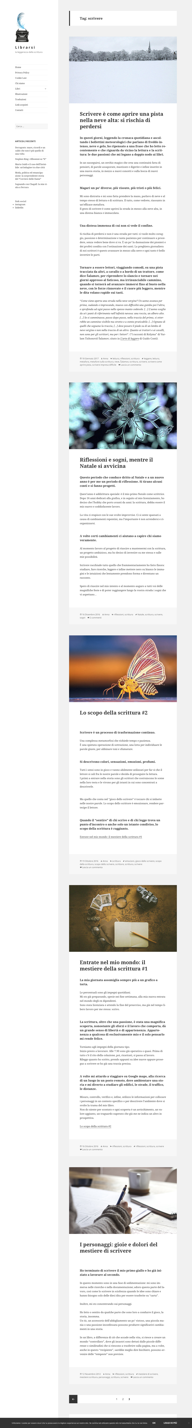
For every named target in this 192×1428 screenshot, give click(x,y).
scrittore (119, 864)
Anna (105, 358)
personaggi (104, 1377)
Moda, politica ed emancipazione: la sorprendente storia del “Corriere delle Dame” (29, 175)
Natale (141, 614)
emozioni (129, 861)
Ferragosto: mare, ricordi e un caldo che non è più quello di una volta (30, 150)
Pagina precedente (73, 1399)
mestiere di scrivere (148, 1374)
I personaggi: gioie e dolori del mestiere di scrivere (119, 1247)
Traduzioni (20, 99)
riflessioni (125, 358)
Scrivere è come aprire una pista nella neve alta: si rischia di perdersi (121, 120)
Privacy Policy (22, 72)
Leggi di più (170, 1422)
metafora (84, 361)
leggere (148, 358)
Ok (154, 1422)
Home (18, 67)
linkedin (19, 207)
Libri (17, 88)
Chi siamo (20, 83)
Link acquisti (21, 104)
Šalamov (124, 361)
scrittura (135, 358)
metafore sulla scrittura (102, 361)
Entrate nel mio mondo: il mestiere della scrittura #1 (111, 837)
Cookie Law (21, 78)
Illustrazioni (21, 94)
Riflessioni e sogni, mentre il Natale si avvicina (116, 462)
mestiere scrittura (89, 1377)
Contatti (19, 110)
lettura (116, 358)
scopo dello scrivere (104, 864)
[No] (188, 1423)
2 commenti (95, 617)
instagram (20, 204)
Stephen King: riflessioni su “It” (30, 159)
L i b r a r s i (25, 47)
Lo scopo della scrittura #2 (114, 712)
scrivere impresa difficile (104, 364)
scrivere (143, 361)
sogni (82, 617)
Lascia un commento (131, 364)
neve (117, 361)
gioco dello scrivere (145, 861)
